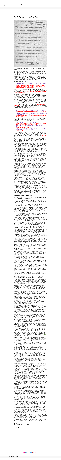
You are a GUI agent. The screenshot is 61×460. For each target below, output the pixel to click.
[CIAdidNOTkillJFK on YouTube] (33, 452)
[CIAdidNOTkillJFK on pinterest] (35, 452)
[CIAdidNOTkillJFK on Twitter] (31, 452)
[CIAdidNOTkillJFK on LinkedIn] (26, 452)
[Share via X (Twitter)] (16, 427)
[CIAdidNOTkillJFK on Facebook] (28, 452)
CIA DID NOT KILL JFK (8, 2)
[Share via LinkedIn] (18, 427)
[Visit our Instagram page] (24, 452)
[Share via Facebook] (14, 427)
